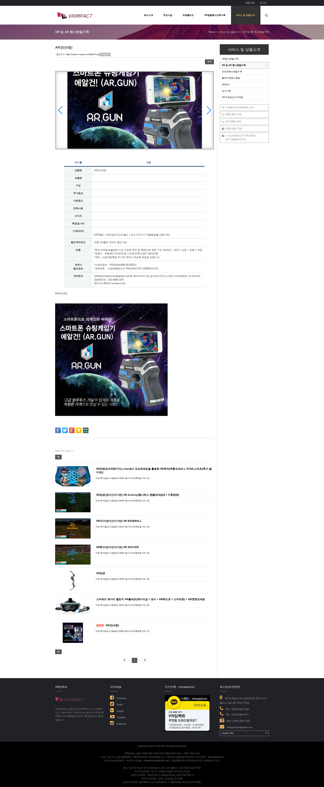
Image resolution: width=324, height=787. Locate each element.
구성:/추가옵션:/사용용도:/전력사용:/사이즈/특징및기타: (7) (122, 631)
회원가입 (250, 2)
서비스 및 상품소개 (245, 15)
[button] (208, 110)
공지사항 (226, 91)
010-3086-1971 (233, 121)
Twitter (119, 704)
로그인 (263, 2)
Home (212, 32)
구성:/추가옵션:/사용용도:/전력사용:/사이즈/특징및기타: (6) (122, 605)
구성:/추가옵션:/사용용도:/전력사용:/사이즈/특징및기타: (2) (122, 500)
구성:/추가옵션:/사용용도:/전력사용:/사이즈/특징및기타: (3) (122, 527)
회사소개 (148, 15)
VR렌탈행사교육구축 (214, 15)
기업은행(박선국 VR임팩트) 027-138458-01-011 (239, 137)
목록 (209, 61)
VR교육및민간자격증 (232, 97)
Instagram (121, 724)
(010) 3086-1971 (240, 714)
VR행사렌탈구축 (230, 59)
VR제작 (226, 84)
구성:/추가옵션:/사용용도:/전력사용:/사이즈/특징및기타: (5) (122, 579)
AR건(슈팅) (112, 625)
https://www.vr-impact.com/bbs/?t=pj (82, 54)
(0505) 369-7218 (240, 709)
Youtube (120, 717)
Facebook (121, 698)
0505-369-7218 (233, 114)
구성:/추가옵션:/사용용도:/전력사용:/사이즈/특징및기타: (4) (122, 553)
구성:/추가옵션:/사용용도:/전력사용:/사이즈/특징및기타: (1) (122, 478)
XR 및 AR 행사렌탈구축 (234, 65)
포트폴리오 (188, 15)
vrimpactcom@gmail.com (239, 107)
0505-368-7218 (233, 128)
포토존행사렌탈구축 (232, 71)
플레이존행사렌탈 (231, 78)
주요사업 (167, 15)
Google (120, 711)
